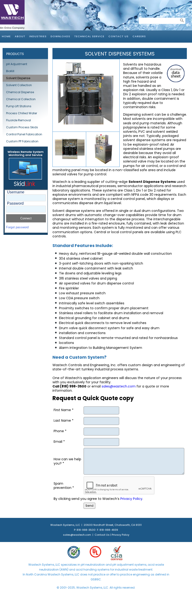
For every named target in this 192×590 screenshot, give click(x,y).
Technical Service (89, 36)
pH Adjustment (16, 64)
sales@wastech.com (119, 386)
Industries (38, 36)
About (20, 36)
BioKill (10, 71)
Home (6, 36)
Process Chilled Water (21, 113)
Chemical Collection (21, 99)
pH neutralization (93, 565)
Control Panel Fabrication (24, 134)
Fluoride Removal (18, 120)
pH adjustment (123, 565)
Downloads (60, 36)
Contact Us (118, 36)
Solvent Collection (19, 85)
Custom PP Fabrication (22, 141)
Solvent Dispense (18, 78)
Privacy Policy (131, 498)
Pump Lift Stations (18, 106)
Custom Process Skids (22, 127)
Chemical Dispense (20, 92)
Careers (139, 36)
